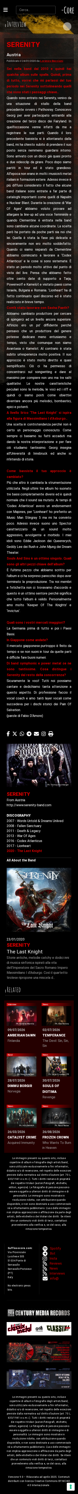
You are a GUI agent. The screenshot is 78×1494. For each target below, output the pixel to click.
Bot (52, 1253)
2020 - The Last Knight (24, 851)
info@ (54, 1278)
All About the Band (21, 860)
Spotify (55, 1248)
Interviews (57, 1273)
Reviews (56, 1263)
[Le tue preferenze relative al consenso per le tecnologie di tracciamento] (71, 1487)
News (54, 1268)
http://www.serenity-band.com (29, 805)
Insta (53, 1258)
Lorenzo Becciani (51, 60)
